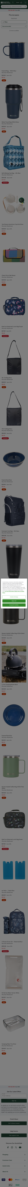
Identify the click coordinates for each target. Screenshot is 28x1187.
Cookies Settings (14, 597)
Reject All (14, 601)
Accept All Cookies (13, 605)
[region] (14, 593)
